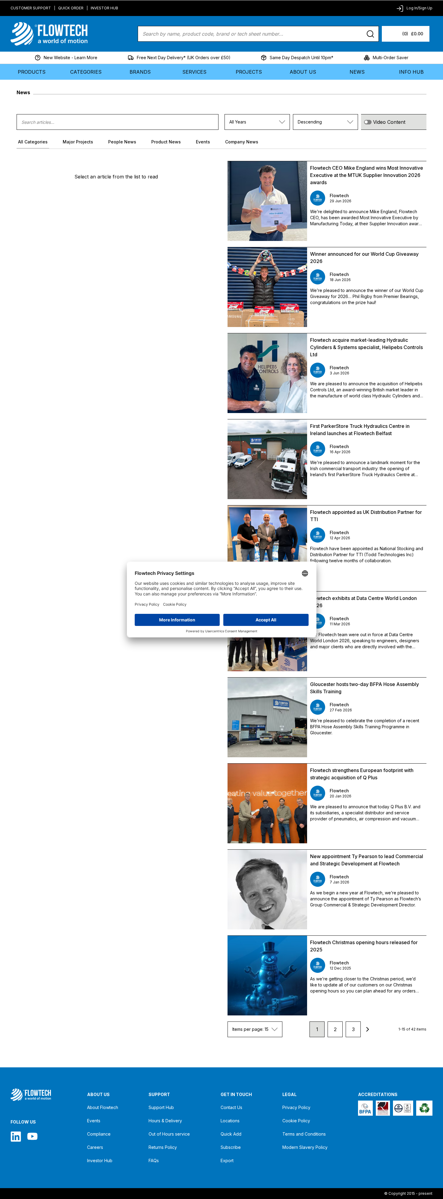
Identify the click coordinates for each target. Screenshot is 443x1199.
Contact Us (231, 1107)
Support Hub (161, 1107)
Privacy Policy (296, 1107)
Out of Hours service (169, 1133)
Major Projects (78, 141)
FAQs (154, 1160)
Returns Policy (163, 1147)
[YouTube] (32, 1136)
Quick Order (70, 8)
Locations (230, 1120)
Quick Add (231, 1133)
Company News (241, 141)
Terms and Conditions (304, 1133)
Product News (166, 141)
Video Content (389, 122)
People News (122, 141)
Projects (249, 72)
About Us (303, 72)
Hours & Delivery (165, 1120)
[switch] (368, 122)
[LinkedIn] (16, 1136)
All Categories (33, 141)
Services (194, 72)
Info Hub (411, 72)
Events (203, 141)
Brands (140, 72)
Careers (95, 1147)
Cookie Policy (296, 1120)
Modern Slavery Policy (305, 1147)
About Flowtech (102, 1107)
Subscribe (231, 1147)
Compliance (99, 1133)
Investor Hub (104, 8)
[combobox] (257, 122)
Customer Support (31, 8)
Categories (86, 72)
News (357, 72)
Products (32, 72)
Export (227, 1160)
